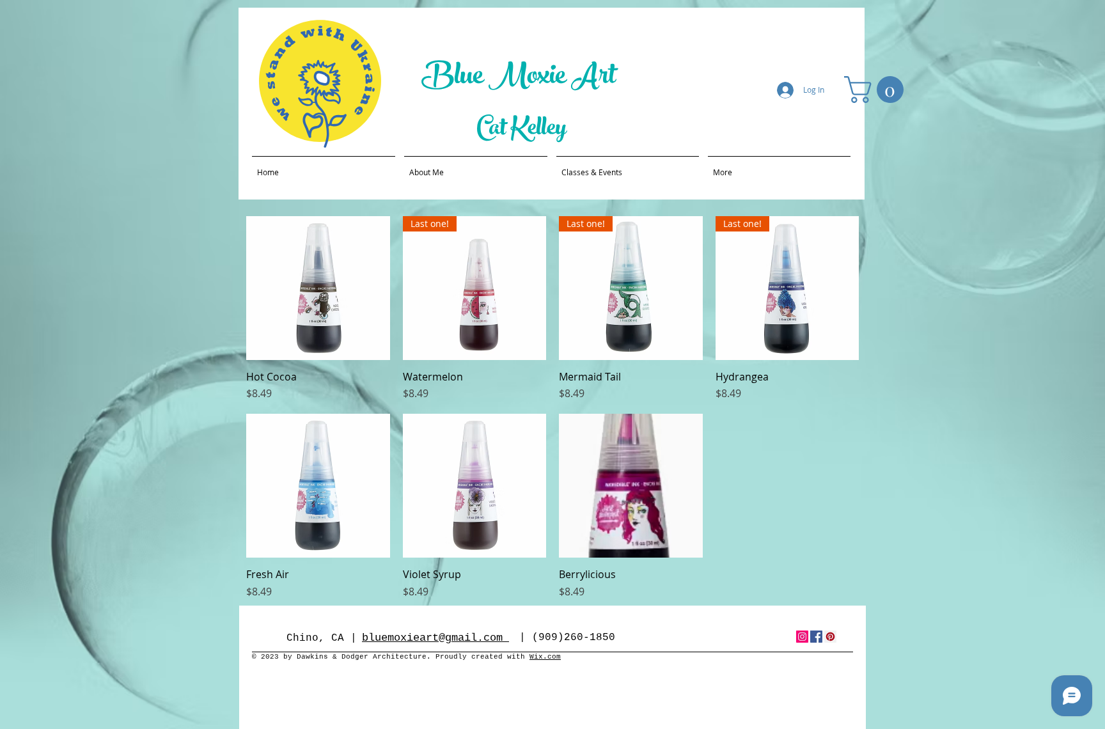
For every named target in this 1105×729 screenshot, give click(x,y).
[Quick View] (318, 288)
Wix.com (545, 657)
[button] (877, 89)
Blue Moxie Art (521, 78)
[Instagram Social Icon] (802, 637)
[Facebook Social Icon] (816, 637)
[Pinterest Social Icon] (830, 637)
